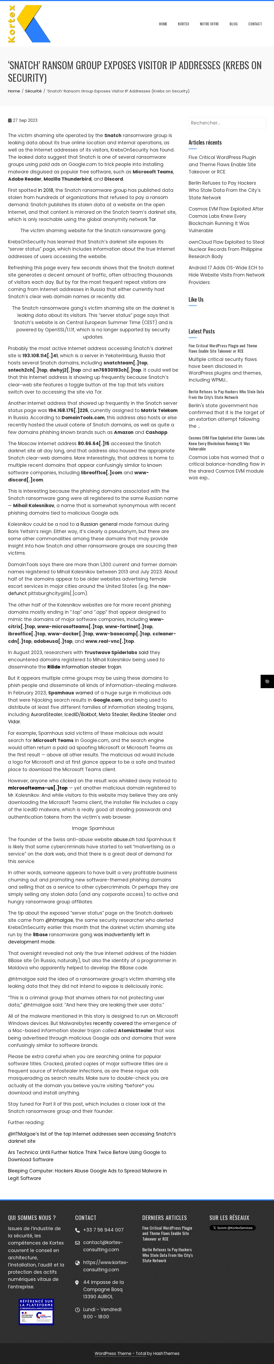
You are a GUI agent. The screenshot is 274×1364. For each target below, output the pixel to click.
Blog (234, 23)
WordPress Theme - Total (120, 1353)
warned (84, 693)
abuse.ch (124, 839)
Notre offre (209, 23)
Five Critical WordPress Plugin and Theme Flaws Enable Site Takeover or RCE (222, 164)
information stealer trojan (84, 667)
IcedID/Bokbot (80, 714)
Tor (152, 219)
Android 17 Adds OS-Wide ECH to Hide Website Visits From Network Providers (227, 275)
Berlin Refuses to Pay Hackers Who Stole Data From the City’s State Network (225, 190)
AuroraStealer (46, 714)
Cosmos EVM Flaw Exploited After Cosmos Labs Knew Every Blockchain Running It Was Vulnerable (227, 443)
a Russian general (96, 524)
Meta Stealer (113, 714)
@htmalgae (59, 920)
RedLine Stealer (148, 714)
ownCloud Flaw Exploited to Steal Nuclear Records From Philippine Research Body (226, 249)
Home (163, 23)
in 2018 (45, 190)
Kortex (183, 23)
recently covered (113, 1023)
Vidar (14, 721)
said (144, 652)
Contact (255, 23)
